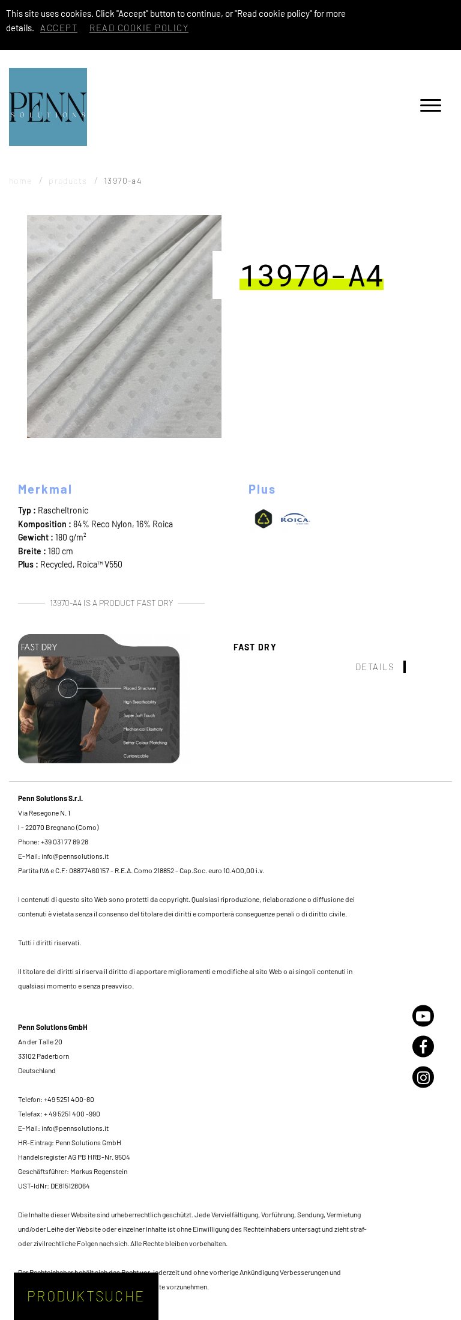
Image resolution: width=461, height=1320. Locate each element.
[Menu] (430, 107)
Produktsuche (86, 1296)
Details (375, 666)
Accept (58, 27)
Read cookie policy (138, 27)
